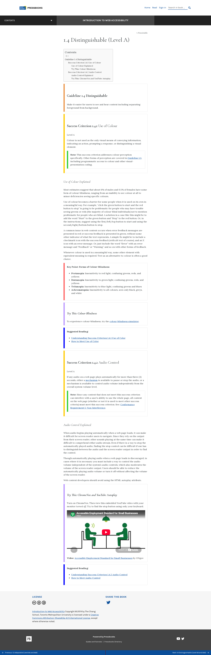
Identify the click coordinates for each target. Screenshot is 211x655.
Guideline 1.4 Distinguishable (78, 59)
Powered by (104, 637)
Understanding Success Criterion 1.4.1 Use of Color (98, 338)
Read (154, 7)
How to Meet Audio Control (85, 578)
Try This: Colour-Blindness (83, 69)
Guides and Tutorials (94, 642)
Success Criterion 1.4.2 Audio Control (84, 72)
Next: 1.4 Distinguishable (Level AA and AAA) (189, 653)
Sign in (162, 7)
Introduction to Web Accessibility (105, 20)
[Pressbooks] (29, 639)
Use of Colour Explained (82, 66)
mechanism (91, 380)
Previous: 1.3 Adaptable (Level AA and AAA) (21, 653)
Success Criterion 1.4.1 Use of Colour (84, 63)
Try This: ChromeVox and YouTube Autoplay (90, 78)
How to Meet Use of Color (85, 341)
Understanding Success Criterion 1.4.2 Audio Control (99, 574)
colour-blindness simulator (124, 321)
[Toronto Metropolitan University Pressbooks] (32, 7)
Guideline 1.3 (134, 158)
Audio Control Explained (82, 75)
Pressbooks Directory (113, 642)
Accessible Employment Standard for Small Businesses (103, 558)
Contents (9, 20)
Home (147, 7)
